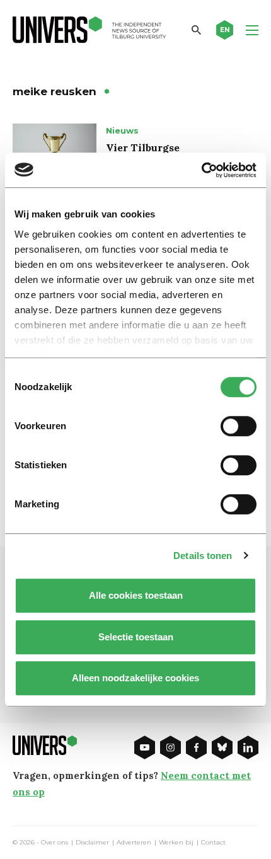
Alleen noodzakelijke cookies (135, 677)
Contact (213, 842)
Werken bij (176, 842)
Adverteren (134, 842)
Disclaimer (92, 842)
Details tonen (202, 555)
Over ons (54, 842)
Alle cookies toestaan (136, 595)
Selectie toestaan (135, 636)
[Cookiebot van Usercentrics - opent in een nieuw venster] (201, 170)
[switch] (239, 426)
